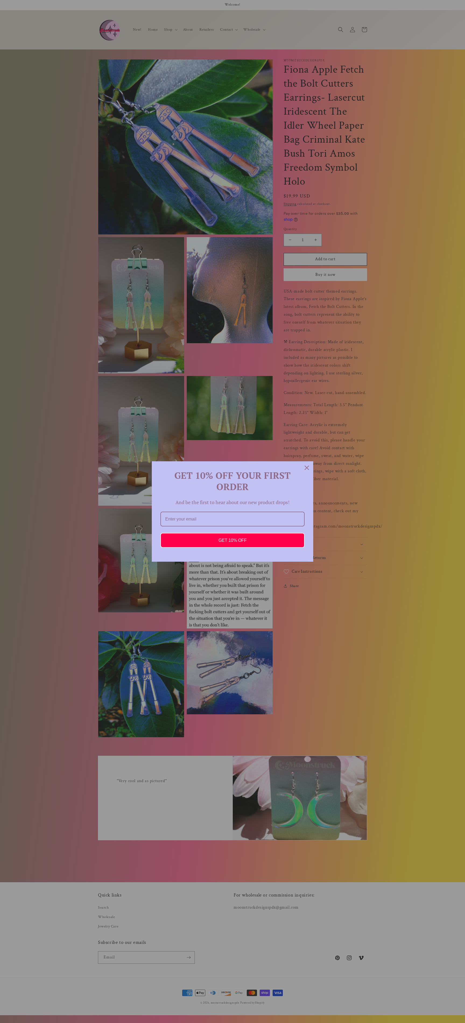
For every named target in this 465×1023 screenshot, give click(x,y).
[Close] (306, 467)
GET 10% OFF (233, 540)
